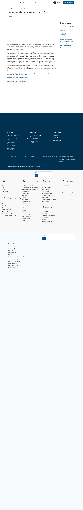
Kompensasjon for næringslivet (48, 223)
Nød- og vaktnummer (29, 156)
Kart (3, 187)
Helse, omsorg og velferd (14, 261)
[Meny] (54, 2)
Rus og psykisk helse (26, 201)
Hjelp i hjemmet (25, 210)
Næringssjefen (45, 211)
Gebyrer (3, 189)
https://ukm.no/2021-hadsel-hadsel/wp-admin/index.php (18, 77)
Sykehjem (24, 197)
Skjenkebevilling (45, 217)
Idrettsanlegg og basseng (47, 193)
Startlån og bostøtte (26, 218)
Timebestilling (11, 246)
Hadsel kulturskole (46, 185)
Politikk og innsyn (12, 267)
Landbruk (44, 219)
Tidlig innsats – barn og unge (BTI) (9, 215)
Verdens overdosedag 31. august (67, 36)
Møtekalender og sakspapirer (68, 187)
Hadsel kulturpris (45, 201)
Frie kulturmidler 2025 (46, 195)
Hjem (8, 8)
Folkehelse (24, 195)
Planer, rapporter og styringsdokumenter (70, 192)
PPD (3, 207)
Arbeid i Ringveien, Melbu (65, 47)
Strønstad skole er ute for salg (66, 39)
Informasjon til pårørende (27, 216)
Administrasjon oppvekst (7, 213)
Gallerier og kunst (45, 197)
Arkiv (61, 52)
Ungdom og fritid (45, 189)
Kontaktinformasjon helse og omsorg (30, 187)
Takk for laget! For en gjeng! (66, 45)
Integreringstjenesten (26, 207)
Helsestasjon (5, 211)
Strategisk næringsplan (47, 221)
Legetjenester (25, 199)
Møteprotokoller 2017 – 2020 (68, 189)
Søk (36, 175)
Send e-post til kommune (12, 135)
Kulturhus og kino (45, 191)
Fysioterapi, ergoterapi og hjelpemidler (30, 189)
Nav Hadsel (24, 208)
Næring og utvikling (12, 263)
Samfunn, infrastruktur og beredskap (9, 185)
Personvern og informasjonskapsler (49, 156)
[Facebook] (3, 228)
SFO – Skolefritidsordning (7, 205)
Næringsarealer (45, 213)
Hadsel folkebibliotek (46, 187)
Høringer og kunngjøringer (68, 194)
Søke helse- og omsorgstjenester (29, 185)
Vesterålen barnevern (6, 209)
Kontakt (23, 174)
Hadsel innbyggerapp (11, 156)
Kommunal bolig (25, 220)
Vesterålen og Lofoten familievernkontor (30, 212)
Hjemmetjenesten (25, 193)
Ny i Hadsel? (18, 2)
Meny (58, 2)
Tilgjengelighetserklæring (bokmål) (66, 156)
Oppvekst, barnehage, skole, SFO (16, 259)
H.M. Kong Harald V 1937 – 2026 (67, 26)
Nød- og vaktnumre (12, 252)
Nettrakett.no (38, 166)
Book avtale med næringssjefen (48, 215)
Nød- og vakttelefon (6, 174)
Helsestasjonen (25, 191)
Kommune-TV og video (67, 190)
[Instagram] (8, 228)
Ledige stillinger (26, 2)
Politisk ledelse (65, 185)
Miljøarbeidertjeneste (26, 203)
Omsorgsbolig (25, 205)
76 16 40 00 (55, 137)
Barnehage (4, 201)
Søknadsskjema (5, 191)
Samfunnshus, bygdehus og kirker (49, 199)
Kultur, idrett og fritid (13, 265)
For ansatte (34, 2)
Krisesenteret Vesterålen (27, 214)
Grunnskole (4, 203)
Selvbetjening (41, 2)
